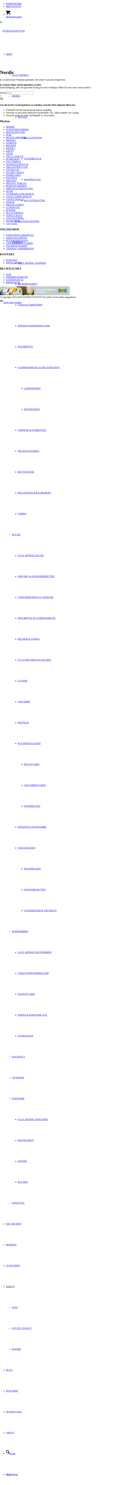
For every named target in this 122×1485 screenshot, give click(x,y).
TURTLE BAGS (14, 215)
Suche (3, 92)
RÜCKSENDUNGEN (17, 240)
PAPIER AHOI (13, 175)
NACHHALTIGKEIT (16, 246)
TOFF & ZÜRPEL (15, 218)
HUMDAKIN (12, 159)
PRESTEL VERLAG (16, 183)
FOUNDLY (11, 178)
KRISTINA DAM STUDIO (19, 188)
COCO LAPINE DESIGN (19, 196)
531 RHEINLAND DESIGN (20, 194)
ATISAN (10, 202)
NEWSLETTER (14, 263)
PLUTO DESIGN (14, 213)
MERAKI (10, 140)
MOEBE (10, 127)
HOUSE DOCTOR (15, 132)
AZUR (9, 153)
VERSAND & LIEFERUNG (20, 235)
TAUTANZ (11, 223)
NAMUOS (11, 143)
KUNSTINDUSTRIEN (17, 129)
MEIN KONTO (13, 6)
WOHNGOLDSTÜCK (17, 164)
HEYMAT (11, 145)
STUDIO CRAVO (15, 172)
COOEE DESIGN (15, 199)
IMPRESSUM (13, 282)
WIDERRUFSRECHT (17, 277)
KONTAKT (12, 260)
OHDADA (11, 180)
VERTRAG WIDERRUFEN (20, 248)
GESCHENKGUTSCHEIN (19, 243)
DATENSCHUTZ (15, 280)
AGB (8, 274)
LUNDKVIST (13, 207)
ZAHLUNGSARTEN (16, 238)
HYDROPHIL (13, 221)
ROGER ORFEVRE (16, 137)
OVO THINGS (13, 162)
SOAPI (9, 191)
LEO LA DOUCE (15, 156)
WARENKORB (13, 3)
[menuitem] (64, 3)
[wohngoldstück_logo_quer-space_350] (12, 31)
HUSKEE (11, 210)
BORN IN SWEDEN (16, 186)
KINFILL (10, 148)
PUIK (9, 135)
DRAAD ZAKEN (15, 204)
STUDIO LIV (12, 170)
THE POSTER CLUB (17, 167)
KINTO (10, 151)
